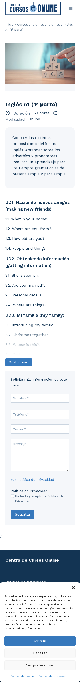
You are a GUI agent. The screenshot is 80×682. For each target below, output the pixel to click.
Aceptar (40, 641)
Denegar (40, 653)
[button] (73, 587)
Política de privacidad (52, 676)
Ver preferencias (40, 665)
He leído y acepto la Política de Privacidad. (39, 498)
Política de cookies (23, 676)
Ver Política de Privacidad (32, 479)
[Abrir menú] (70, 8)
